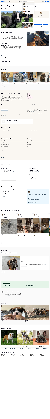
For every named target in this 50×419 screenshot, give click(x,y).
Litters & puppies (7, 8)
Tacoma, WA (22, 354)
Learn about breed (12, 348)
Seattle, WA (3, 354)
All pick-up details (11, 171)
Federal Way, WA (42, 355)
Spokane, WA (13, 354)
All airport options (36, 171)
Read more (2, 55)
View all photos (30, 27)
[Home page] (3, 1)
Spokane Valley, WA (32, 355)
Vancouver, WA (32, 354)
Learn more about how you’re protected (11, 122)
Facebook (4, 194)
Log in (43, 1)
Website (4, 196)
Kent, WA (2, 355)
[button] (11, 19)
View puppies (5, 348)
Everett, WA (12, 355)
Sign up (47, 1)
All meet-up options (36, 174)
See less (2, 157)
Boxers (42, 16)
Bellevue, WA (41, 354)
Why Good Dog (9, 1)
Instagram (4, 195)
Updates (12, 8)
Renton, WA (22, 355)
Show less (2, 40)
